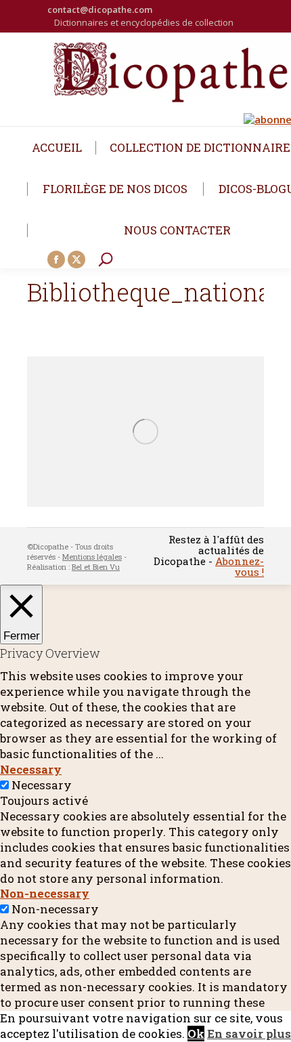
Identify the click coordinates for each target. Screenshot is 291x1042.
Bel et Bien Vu (96, 567)
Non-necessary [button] (44, 893)
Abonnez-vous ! (239, 566)
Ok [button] (195, 1033)
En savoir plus (249, 1033)
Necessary (42, 785)
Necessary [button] (31, 769)
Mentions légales (92, 556)
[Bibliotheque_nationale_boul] (145, 431)
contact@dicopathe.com (99, 9)
